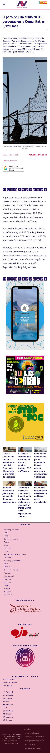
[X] (19, 189)
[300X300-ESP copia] (25, 422)
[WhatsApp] (4, 710)
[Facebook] (15, 189)
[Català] (41, 2)
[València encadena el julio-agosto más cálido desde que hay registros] (9, 483)
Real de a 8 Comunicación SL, (12, 737)
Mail (7, 701)
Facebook (9, 692)
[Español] (45, 2)
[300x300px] (25, 393)
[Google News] (4, 189)
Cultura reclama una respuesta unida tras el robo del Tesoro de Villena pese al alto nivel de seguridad (9, 465)
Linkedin (9, 698)
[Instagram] (12, 189)
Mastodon (9, 717)
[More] (45, 189)
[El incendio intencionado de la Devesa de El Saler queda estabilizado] (40, 483)
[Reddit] (38, 189)
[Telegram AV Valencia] (25, 351)
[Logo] (22, 5)
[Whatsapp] (8, 189)
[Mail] (4, 701)
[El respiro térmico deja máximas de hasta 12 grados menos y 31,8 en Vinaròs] (25, 449)
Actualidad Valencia (38, 155)
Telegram (9, 704)
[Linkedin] (34, 189)
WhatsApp (9, 711)
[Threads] (4, 720)
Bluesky (9, 714)
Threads (9, 720)
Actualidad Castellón (10, 682)
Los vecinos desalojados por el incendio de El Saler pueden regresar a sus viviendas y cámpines (40, 465)
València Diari (7, 685)
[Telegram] (23, 189)
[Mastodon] (26, 189)
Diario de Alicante (9, 679)
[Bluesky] (30, 189)
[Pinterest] (41, 189)
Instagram (9, 695)
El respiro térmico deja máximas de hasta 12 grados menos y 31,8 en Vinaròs (24, 462)
